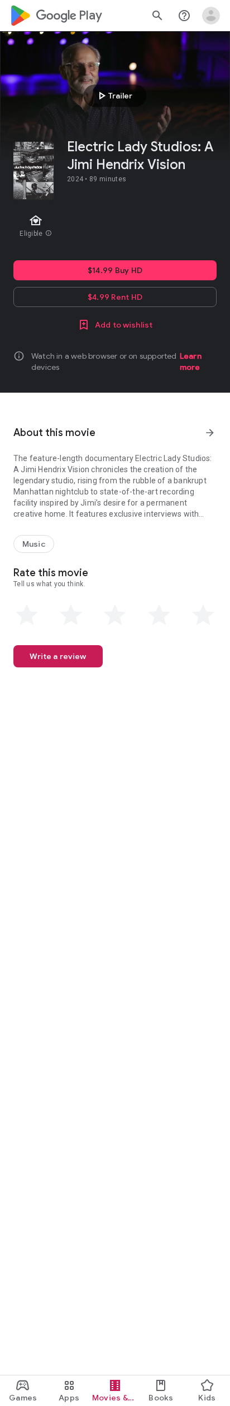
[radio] (26, 615)
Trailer (113, 95)
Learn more (191, 361)
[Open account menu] (211, 15)
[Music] (33, 544)
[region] (115, 227)
